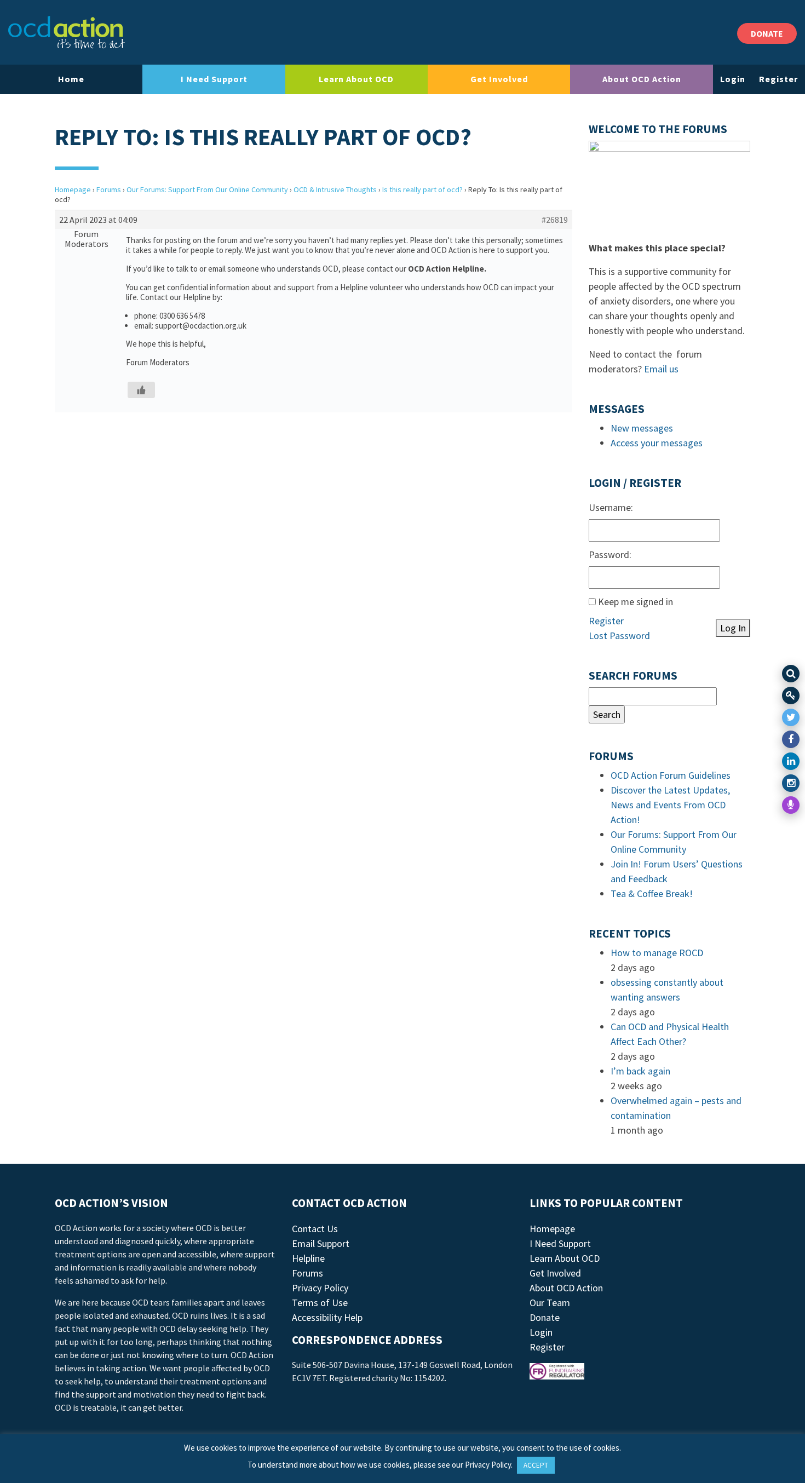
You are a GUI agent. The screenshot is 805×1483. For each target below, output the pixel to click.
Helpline (308, 1258)
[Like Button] (141, 390)
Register (778, 78)
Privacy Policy (320, 1287)
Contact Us (315, 1228)
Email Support (320, 1243)
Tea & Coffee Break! (652, 893)
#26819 (555, 220)
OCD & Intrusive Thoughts (335, 189)
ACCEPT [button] (536, 1465)
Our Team (550, 1302)
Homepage (73, 189)
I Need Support (214, 78)
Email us (661, 369)
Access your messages (657, 442)
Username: (611, 507)
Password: (610, 554)
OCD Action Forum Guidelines (671, 775)
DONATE (767, 33)
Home (71, 78)
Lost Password (619, 635)
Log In (733, 628)
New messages (642, 428)
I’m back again (640, 1071)
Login (732, 78)
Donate (545, 1317)
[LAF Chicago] (66, 32)
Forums (108, 189)
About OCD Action (641, 78)
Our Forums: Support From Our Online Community (207, 189)
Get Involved (499, 78)
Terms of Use (320, 1302)
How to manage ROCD (657, 952)
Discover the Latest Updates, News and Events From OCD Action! (670, 805)
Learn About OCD (356, 78)
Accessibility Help (327, 1317)
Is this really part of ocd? (422, 189)
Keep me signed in (635, 601)
